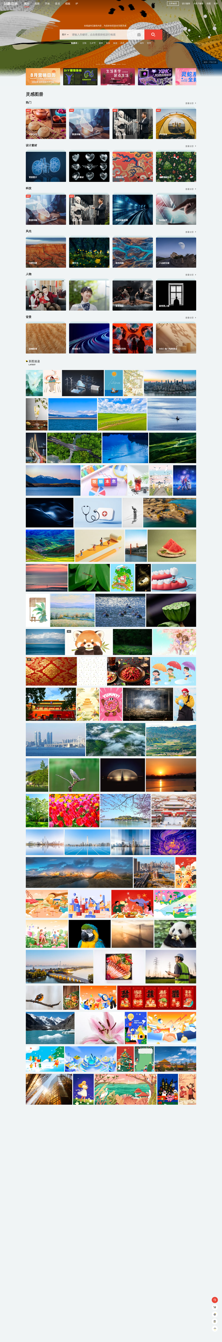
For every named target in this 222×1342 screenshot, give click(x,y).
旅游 (115, 43)
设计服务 (186, 3)
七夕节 (93, 43)
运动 (135, 43)
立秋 (84, 43)
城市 (142, 43)
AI (129, 43)
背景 (149, 43)
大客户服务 (198, 3)
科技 (108, 43)
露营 (101, 43)
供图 (209, 3)
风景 (122, 43)
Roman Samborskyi (208, 62)
